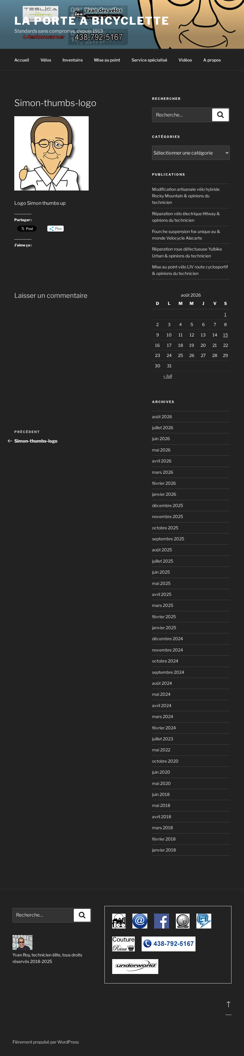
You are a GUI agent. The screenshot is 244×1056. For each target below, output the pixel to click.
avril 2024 (161, 705)
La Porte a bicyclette (91, 20)
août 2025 (162, 549)
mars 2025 (162, 605)
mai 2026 (161, 449)
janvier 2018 (164, 849)
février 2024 (164, 727)
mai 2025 (161, 583)
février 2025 (164, 616)
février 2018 (164, 838)
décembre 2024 (167, 638)
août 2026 (162, 416)
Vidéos (185, 59)
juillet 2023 (162, 738)
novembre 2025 (167, 516)
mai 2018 (161, 805)
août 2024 (162, 683)
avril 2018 (161, 816)
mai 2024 (161, 694)
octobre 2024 (165, 660)
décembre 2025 (167, 505)
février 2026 (164, 483)
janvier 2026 (164, 494)
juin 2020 (161, 772)
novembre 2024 (167, 649)
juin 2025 (161, 572)
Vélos (45, 59)
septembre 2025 (168, 538)
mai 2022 (161, 749)
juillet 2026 (162, 427)
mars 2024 (162, 716)
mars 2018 (162, 827)
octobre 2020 (165, 761)
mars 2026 (162, 472)
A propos (212, 59)
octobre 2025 (165, 527)
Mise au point (107, 59)
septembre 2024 (168, 672)
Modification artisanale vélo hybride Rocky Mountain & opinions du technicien (186, 196)
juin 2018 (161, 794)
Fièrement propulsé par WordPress (45, 1041)
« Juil (167, 375)
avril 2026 (161, 460)
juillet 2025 (162, 561)
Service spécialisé (149, 59)
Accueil (21, 59)
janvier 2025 (164, 627)
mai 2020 (161, 783)
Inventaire (72, 59)
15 (225, 334)
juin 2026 (161, 438)
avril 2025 (161, 594)
